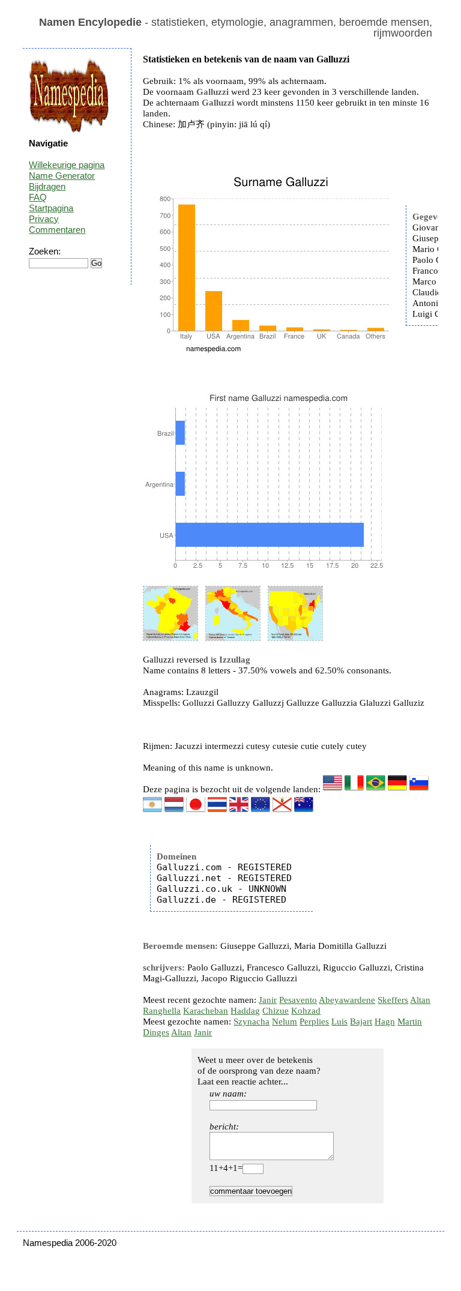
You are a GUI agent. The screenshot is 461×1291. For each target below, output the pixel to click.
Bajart (361, 1021)
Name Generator (62, 175)
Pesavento (298, 1000)
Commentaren (57, 229)
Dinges (156, 1032)
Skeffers (393, 1000)
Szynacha (252, 1021)
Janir (268, 1000)
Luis (339, 1021)
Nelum (284, 1021)
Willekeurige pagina (66, 165)
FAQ (38, 197)
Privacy (44, 219)
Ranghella (162, 1011)
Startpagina (51, 208)
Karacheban (205, 1011)
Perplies (314, 1021)
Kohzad (306, 1011)
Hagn (385, 1021)
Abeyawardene (347, 1000)
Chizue (275, 1011)
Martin (409, 1021)
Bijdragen (47, 186)
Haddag (245, 1011)
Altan (420, 1000)
